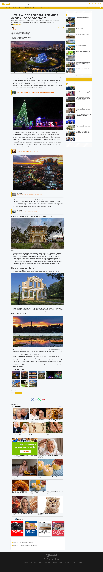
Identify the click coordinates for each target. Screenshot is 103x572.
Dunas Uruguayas (36, 7)
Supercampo (60, 562)
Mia (71, 562)
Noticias (35, 562)
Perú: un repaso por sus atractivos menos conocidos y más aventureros (25, 545)
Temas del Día (5, 7)
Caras (31, 562)
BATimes (79, 562)
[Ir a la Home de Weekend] (51, 555)
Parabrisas (55, 562)
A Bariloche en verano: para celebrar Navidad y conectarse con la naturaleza (25, 547)
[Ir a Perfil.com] (99, 0)
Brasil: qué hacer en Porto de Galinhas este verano (26, 211)
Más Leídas (69, 15)
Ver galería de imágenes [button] (17, 24)
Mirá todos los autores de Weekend (79, 79)
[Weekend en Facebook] (47, 559)
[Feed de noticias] (55, 559)
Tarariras (48, 7)
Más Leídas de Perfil (71, 83)
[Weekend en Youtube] (52, 559)
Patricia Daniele (14, 29)
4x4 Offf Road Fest (28, 7)
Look (65, 562)
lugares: (13, 392)
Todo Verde (43, 7)
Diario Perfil (26, 562)
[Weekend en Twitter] (50, 559)
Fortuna (45, 562)
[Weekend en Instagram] (44, 559)
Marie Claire (40, 562)
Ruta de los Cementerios (13, 7)
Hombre (49, 562)
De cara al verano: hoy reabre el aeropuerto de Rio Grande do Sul (29, 194)
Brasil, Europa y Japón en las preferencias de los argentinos (28, 151)
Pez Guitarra (21, 7)
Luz (68, 562)
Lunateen (74, 562)
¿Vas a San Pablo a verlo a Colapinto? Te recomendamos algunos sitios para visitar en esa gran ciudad (35, 92)
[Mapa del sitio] (58, 559)
